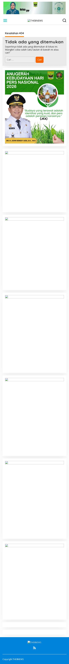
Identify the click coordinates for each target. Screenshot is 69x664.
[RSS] (34, 648)
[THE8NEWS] (35, 20)
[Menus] (5, 20)
